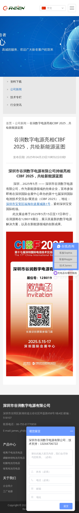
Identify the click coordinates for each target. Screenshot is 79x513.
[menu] (72, 8)
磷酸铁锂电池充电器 (14, 457)
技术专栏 (16, 97)
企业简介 (8, 486)
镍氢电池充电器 (11, 468)
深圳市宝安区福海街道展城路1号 (28, 204)
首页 (9, 123)
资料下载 (16, 81)
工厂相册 (8, 491)
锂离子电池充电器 (12, 452)
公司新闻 (16, 89)
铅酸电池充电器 (11, 463)
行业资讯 (16, 105)
